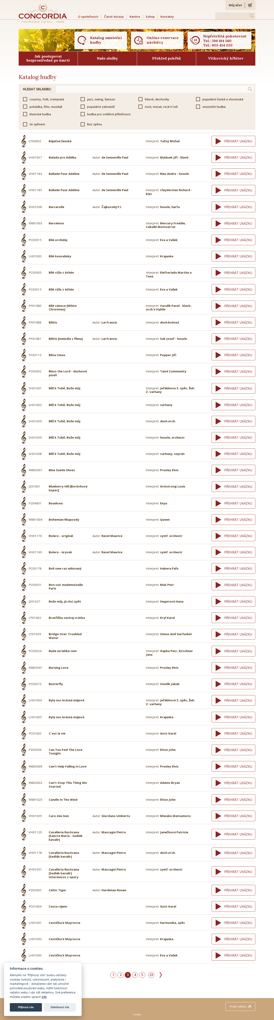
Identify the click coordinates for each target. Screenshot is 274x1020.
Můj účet (235, 5)
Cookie (137, 1014)
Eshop (150, 16)
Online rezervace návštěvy (163, 40)
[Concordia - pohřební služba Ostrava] (43, 13)
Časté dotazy (114, 16)
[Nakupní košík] (250, 5)
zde (44, 996)
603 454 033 (222, 45)
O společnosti (88, 16)
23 (151, 975)
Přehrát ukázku (238, 141)
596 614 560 (221, 40)
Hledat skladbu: (37, 89)
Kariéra (135, 16)
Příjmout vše (26, 1007)
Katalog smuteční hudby (106, 40)
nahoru (238, 1006)
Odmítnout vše (60, 1007)
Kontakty (167, 16)
